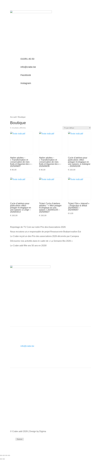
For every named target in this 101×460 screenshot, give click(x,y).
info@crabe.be (28, 67)
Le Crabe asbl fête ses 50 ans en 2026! (28, 245)
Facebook (26, 75)
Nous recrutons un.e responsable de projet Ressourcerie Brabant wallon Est (45, 232)
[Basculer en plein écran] (4, 455)
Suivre (19, 439)
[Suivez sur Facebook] (12, 439)
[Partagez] (6, 455)
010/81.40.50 (27, 59)
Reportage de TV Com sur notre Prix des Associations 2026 (38, 227)
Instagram (26, 83)
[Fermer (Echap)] (9, 455)
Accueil (13, 117)
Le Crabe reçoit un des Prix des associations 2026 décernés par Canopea (44, 236)
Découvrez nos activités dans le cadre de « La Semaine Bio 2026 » (41, 241)
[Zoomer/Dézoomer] (1, 455)
